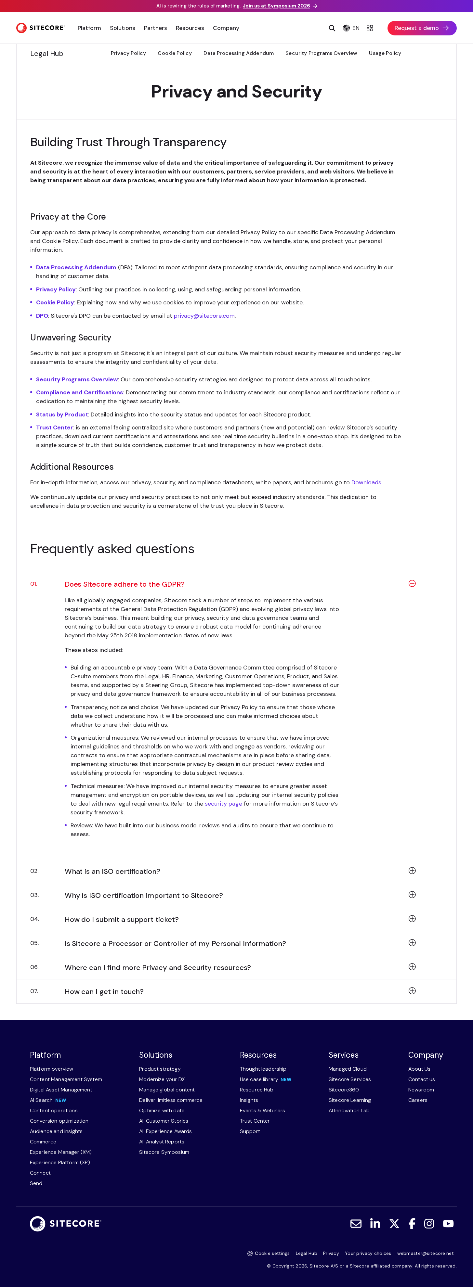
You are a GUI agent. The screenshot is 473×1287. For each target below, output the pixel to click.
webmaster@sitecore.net (425, 1253)
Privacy (331, 1253)
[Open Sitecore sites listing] (370, 28)
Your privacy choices (368, 1253)
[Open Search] (331, 28)
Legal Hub (307, 1253)
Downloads (366, 482)
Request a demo (417, 28)
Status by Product (62, 414)
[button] (236, 588)
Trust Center (54, 427)
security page (223, 804)
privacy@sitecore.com (204, 316)
